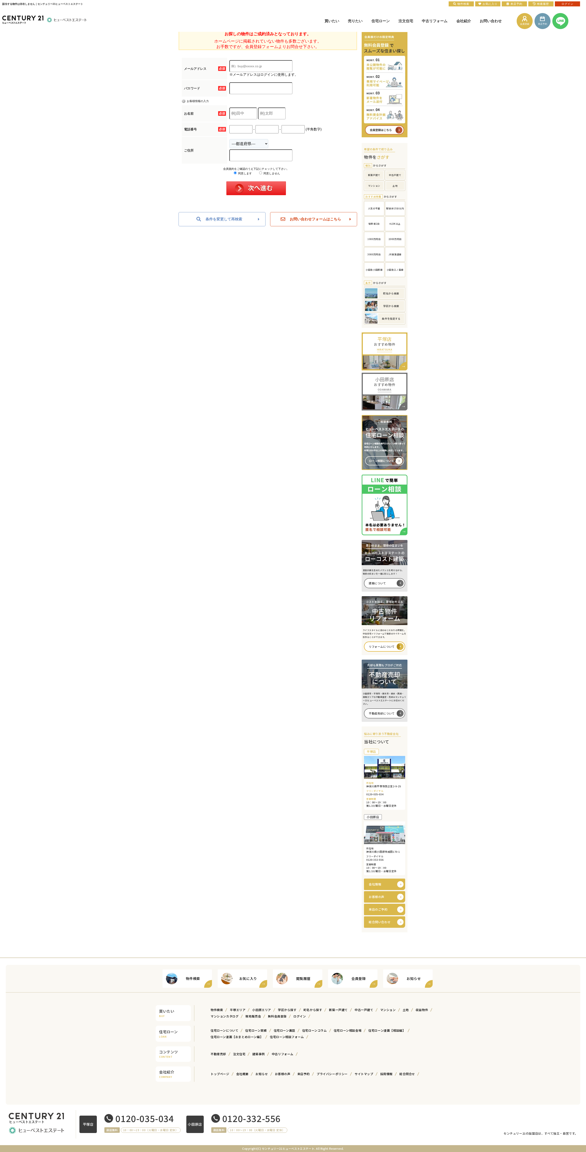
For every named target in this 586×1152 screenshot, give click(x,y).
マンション (388, 1010)
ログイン (299, 1016)
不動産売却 (218, 1054)
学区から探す (287, 1010)
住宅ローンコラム (314, 1030)
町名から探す (313, 1010)
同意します (244, 173)
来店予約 (303, 1074)
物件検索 (217, 1010)
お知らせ (261, 1074)
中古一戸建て (364, 1010)
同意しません (271, 173)
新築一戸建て (338, 1010)
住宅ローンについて (224, 1030)
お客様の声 (376, 897)
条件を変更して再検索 (224, 219)
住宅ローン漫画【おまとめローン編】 (237, 1037)
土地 (406, 1010)
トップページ (220, 1074)
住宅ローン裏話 (284, 1030)
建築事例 (258, 1054)
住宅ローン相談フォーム (287, 1037)
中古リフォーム (282, 1054)
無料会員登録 (277, 1016)
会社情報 (375, 884)
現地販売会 (253, 1016)
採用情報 (386, 1074)
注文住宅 (239, 1054)
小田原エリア (261, 1010)
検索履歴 (543, 3)
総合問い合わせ (380, 922)
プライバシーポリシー (332, 1074)
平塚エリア (237, 1010)
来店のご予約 (378, 909)
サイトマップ (364, 1074)
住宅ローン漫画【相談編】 (386, 1030)
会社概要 (242, 1074)
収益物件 (422, 1010)
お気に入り (490, 3)
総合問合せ (407, 1074)
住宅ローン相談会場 (347, 1030)
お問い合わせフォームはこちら (315, 219)
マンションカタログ (225, 1016)
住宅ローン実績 (256, 1030)
